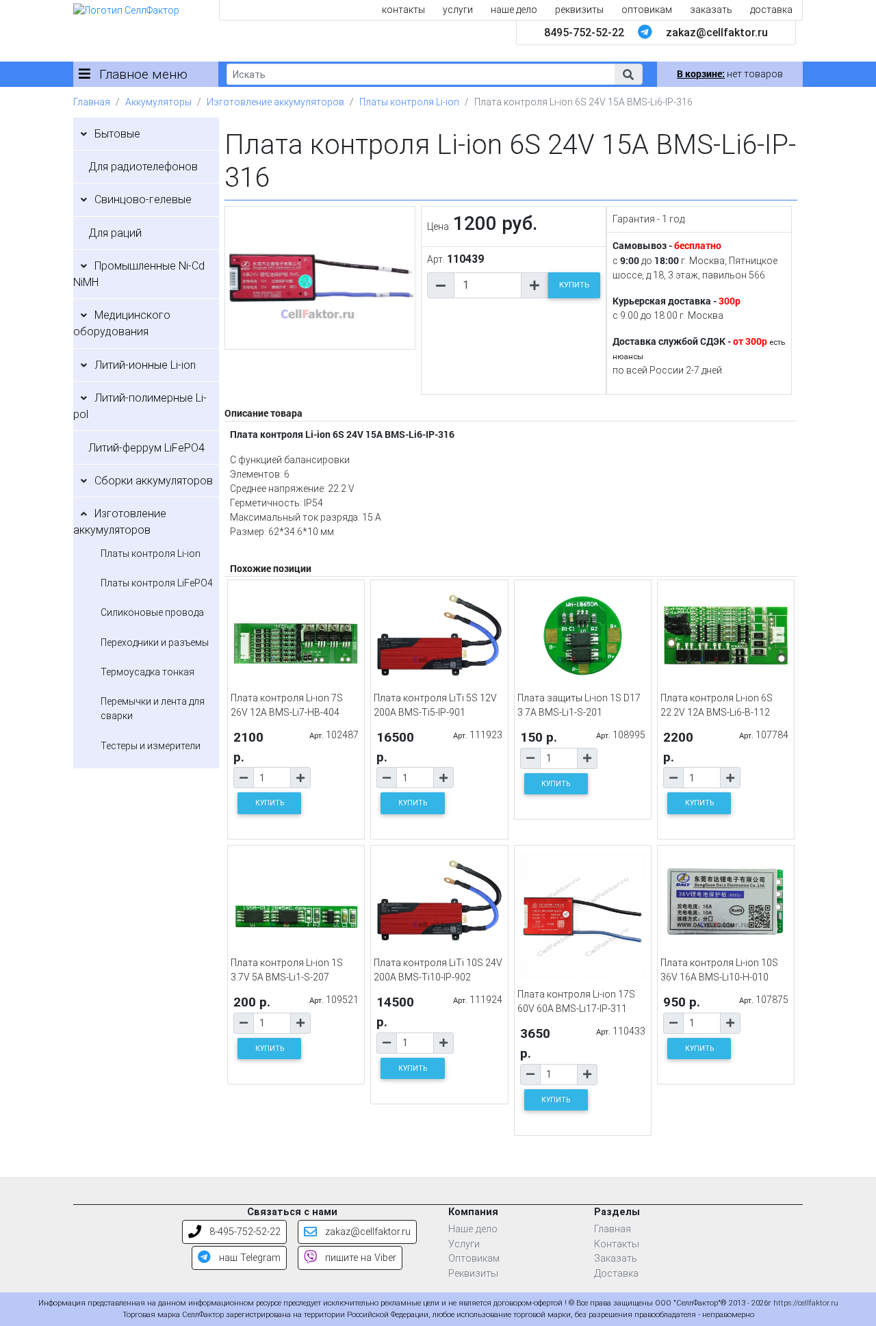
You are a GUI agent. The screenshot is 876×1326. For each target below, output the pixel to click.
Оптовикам (474, 1258)
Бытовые (117, 133)
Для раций (115, 232)
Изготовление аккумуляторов (275, 101)
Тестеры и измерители (151, 745)
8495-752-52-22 (584, 32)
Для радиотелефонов (143, 166)
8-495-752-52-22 (244, 1232)
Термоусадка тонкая (147, 671)
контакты (403, 9)
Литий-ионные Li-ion (145, 365)
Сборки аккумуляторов (153, 480)
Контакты (616, 1244)
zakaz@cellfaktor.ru (717, 32)
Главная (91, 101)
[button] (628, 74)
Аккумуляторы (158, 101)
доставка (771, 9)
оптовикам (646, 9)
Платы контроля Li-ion (409, 101)
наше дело (514, 9)
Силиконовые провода (152, 612)
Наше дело (473, 1229)
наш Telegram (248, 1258)
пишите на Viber (359, 1258)
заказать (711, 9)
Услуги (464, 1244)
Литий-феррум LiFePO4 (146, 447)
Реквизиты (473, 1273)
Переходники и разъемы (155, 642)
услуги (458, 9)
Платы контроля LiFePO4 (157, 582)
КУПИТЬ (574, 285)
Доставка (616, 1273)
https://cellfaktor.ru (805, 1303)
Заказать (615, 1258)
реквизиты (579, 9)
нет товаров (730, 73)
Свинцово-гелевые (143, 199)
